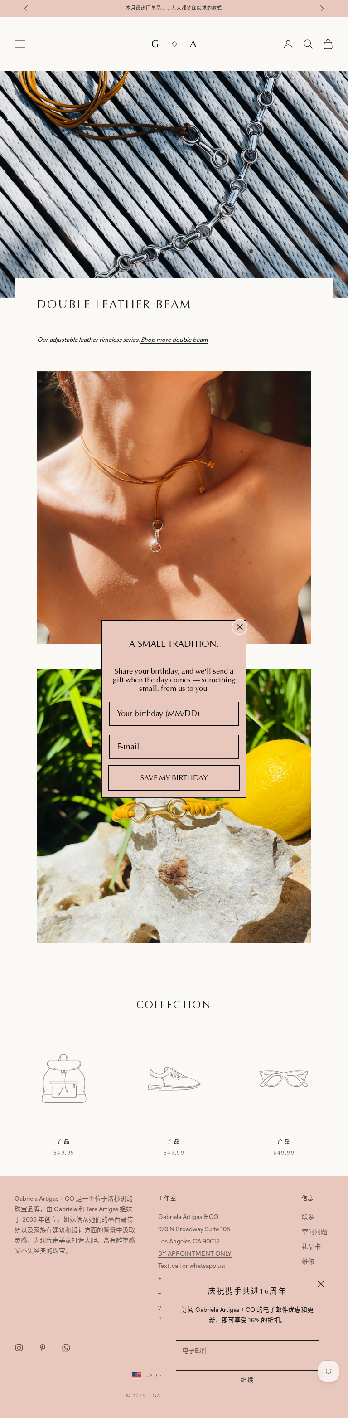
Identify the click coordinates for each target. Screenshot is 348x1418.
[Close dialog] (239, 627)
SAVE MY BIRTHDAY (174, 777)
